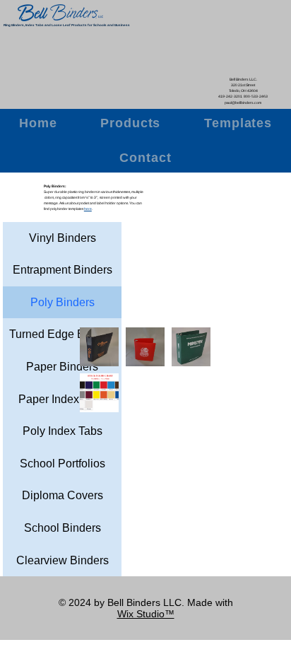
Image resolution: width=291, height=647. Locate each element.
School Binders (62, 528)
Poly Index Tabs (62, 431)
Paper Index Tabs (62, 399)
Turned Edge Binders (62, 334)
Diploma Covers (62, 495)
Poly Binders (62, 302)
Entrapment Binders (62, 270)
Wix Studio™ (145, 613)
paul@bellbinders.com (243, 102)
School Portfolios (62, 463)
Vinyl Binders (62, 238)
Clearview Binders (62, 560)
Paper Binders (62, 367)
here (88, 209)
